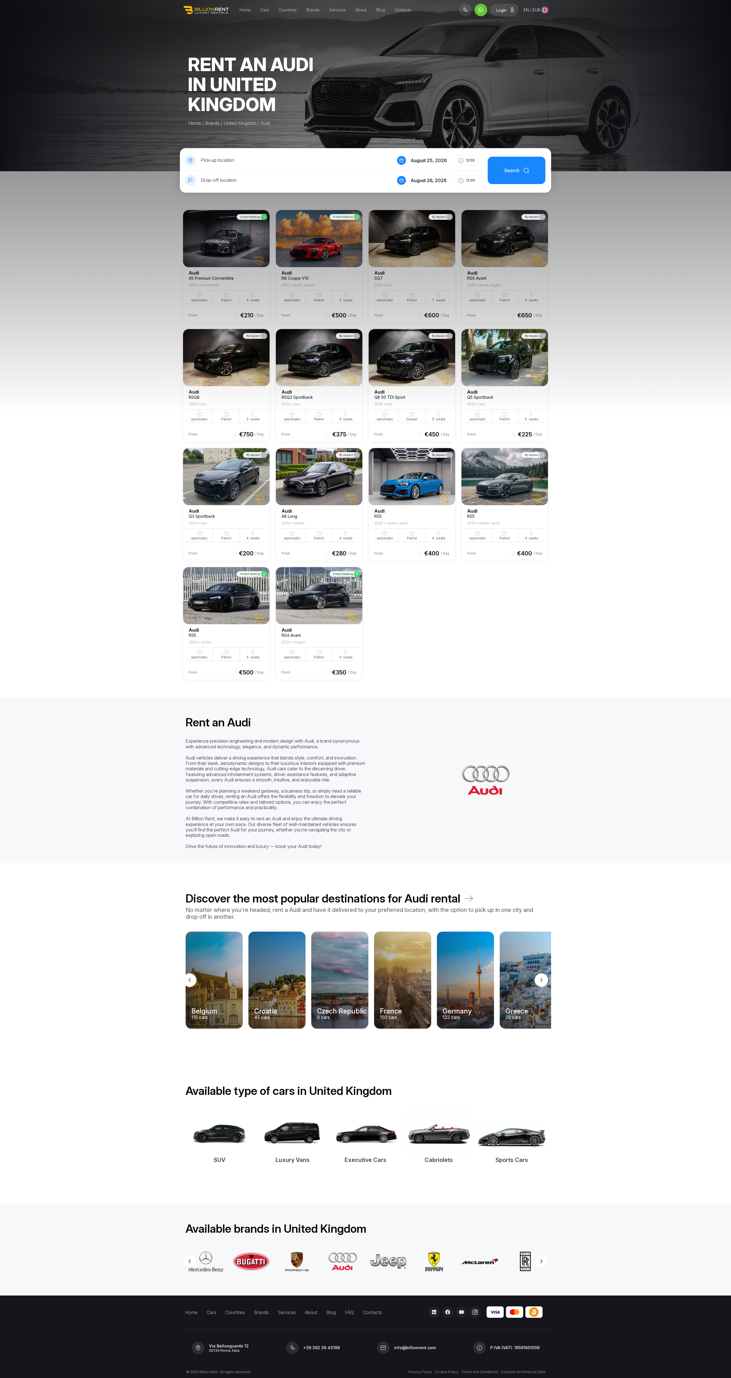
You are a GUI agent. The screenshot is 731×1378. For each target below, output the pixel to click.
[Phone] (465, 10)
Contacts (403, 9)
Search (511, 170)
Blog (380, 9)
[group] (365, 980)
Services (337, 9)
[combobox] (536, 10)
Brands (313, 9)
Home (245, 9)
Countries (288, 9)
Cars (264, 9)
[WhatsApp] (481, 10)
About (361, 9)
